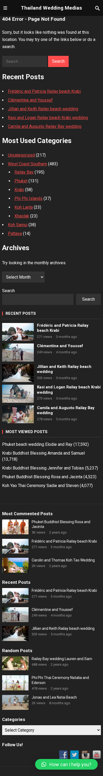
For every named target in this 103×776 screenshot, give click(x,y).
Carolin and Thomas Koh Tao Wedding (63, 560)
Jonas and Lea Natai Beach (54, 697)
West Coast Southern (27, 163)
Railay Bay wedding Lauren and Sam (62, 659)
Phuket (21, 180)
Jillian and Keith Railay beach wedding (43, 108)
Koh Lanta (24, 207)
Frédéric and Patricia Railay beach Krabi (44, 91)
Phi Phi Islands (29, 198)
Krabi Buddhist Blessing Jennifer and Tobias (43, 468)
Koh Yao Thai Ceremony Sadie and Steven (40, 485)
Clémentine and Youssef (30, 100)
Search (8, 290)
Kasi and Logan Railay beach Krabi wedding (48, 117)
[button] (66, 764)
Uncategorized (21, 155)
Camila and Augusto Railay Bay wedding (44, 126)
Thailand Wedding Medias (51, 8)
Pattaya (15, 233)
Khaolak (22, 216)
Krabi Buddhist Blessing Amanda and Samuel (43, 453)
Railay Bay (24, 172)
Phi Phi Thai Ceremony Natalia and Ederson (60, 680)
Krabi (19, 189)
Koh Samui (17, 224)
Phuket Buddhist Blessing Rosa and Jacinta (42, 476)
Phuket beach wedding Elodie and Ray (37, 444)
